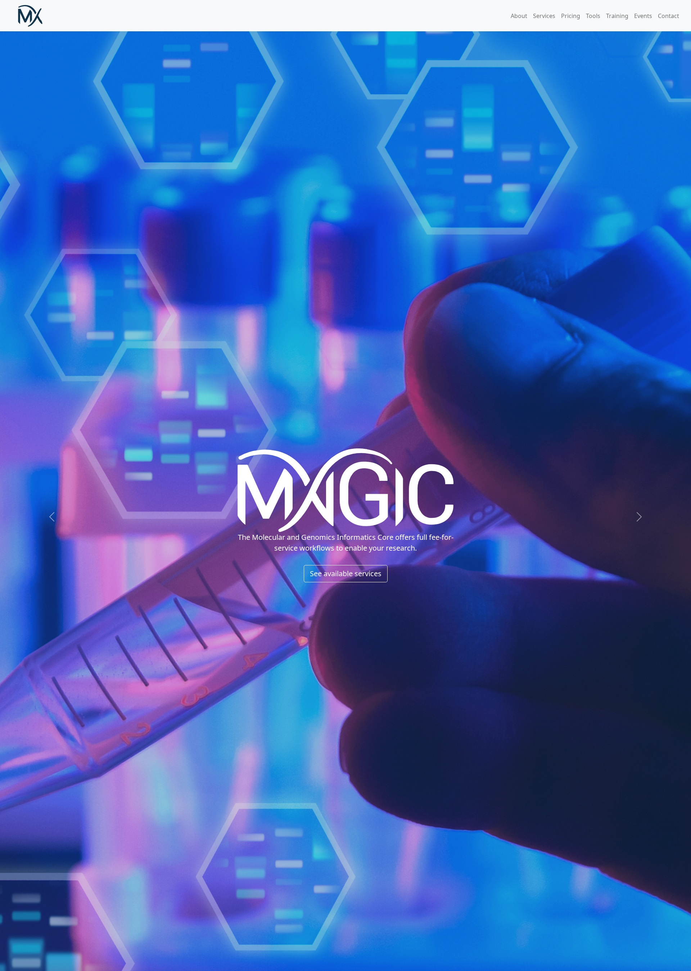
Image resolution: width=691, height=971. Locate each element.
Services (544, 16)
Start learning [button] (345, 541)
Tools (593, 16)
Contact (668, 16)
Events (643, 16)
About (519, 16)
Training (617, 16)
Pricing (570, 16)
